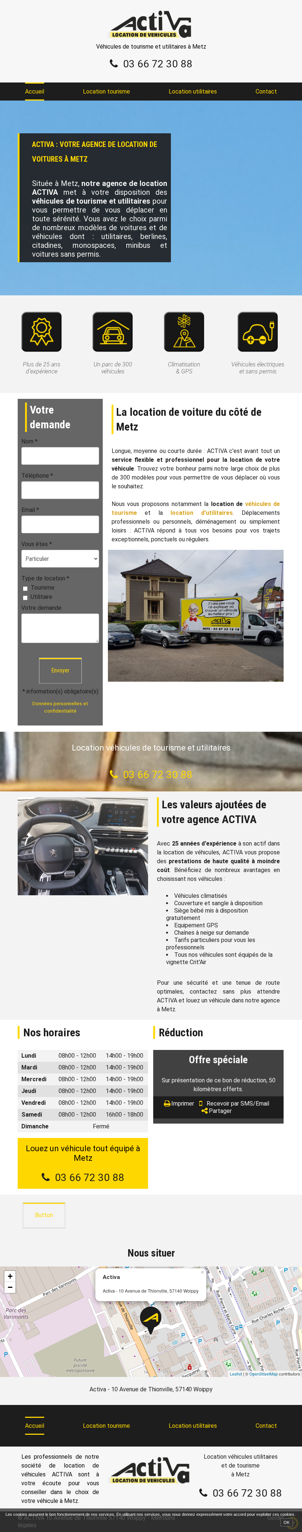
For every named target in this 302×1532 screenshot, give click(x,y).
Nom (29, 441)
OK (286, 1522)
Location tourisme (106, 91)
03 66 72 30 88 (157, 64)
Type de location (45, 578)
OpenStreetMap (263, 1374)
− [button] (10, 1287)
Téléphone (37, 475)
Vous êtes (36, 544)
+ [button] (10, 1276)
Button (44, 1215)
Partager (220, 1110)
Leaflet (236, 1374)
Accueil (34, 91)
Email (30, 509)
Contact (266, 91)
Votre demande (41, 607)
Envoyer (60, 670)
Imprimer (182, 1103)
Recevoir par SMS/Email (238, 1103)
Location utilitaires (193, 91)
